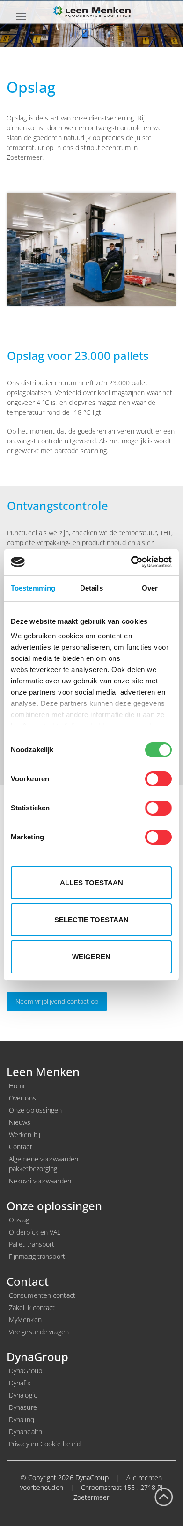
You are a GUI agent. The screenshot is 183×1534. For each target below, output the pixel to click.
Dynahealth (25, 1431)
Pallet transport (32, 1244)
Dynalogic (23, 1395)
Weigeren (91, 957)
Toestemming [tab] (33, 588)
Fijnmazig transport (37, 1256)
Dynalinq (21, 1419)
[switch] (158, 778)
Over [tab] (150, 588)
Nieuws (20, 1122)
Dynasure (23, 1407)
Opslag (19, 1219)
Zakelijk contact (32, 1307)
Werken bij (24, 1134)
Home (18, 1085)
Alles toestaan (91, 883)
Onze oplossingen (35, 1110)
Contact (20, 1146)
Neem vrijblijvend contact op (56, 1001)
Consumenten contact (42, 1295)
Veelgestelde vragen (39, 1331)
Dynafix (19, 1382)
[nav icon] (21, 15)
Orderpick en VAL (35, 1231)
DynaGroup (25, 1370)
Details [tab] (91, 588)
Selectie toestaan (91, 920)
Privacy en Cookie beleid (45, 1443)
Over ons (22, 1097)
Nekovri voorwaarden (40, 1180)
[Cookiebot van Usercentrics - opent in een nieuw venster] (131, 562)
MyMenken (25, 1319)
